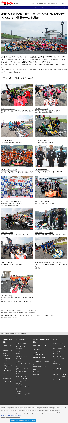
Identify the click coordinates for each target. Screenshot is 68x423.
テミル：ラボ (37, 352)
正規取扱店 (56, 7)
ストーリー (56, 356)
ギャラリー (56, 353)
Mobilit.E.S (36, 374)
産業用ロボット (20, 348)
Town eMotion (37, 349)
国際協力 (18, 391)
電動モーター (20, 384)
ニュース (55, 351)
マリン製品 (6, 356)
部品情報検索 (7, 378)
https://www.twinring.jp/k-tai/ (9, 318)
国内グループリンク (58, 374)
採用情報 (55, 363)
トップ (4, 7)
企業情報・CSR (57, 343)
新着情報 (24, 333)
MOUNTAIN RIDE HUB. (40, 366)
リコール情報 (40, 3)
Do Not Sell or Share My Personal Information (23, 420)
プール (18, 351)
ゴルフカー (19, 361)
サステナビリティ (58, 346)
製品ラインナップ (45, 7)
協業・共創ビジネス (39, 345)
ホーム (34, 3)
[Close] (65, 407)
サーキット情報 (34, 7)
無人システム (20, 358)
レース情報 (56, 369)
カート (19, 333)
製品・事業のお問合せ (49, 3)
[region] (34, 414)
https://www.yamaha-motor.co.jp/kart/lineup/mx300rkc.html (18, 313)
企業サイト (59, 3)
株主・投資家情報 (58, 348)
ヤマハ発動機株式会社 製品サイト (8, 333)
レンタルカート (12, 7)
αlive (34, 369)
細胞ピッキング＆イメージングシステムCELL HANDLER (22, 379)
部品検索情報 (64, 7)
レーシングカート (22, 7)
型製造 (18, 353)
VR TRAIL (36, 371)
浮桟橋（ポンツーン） (22, 356)
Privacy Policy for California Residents (11, 415)
